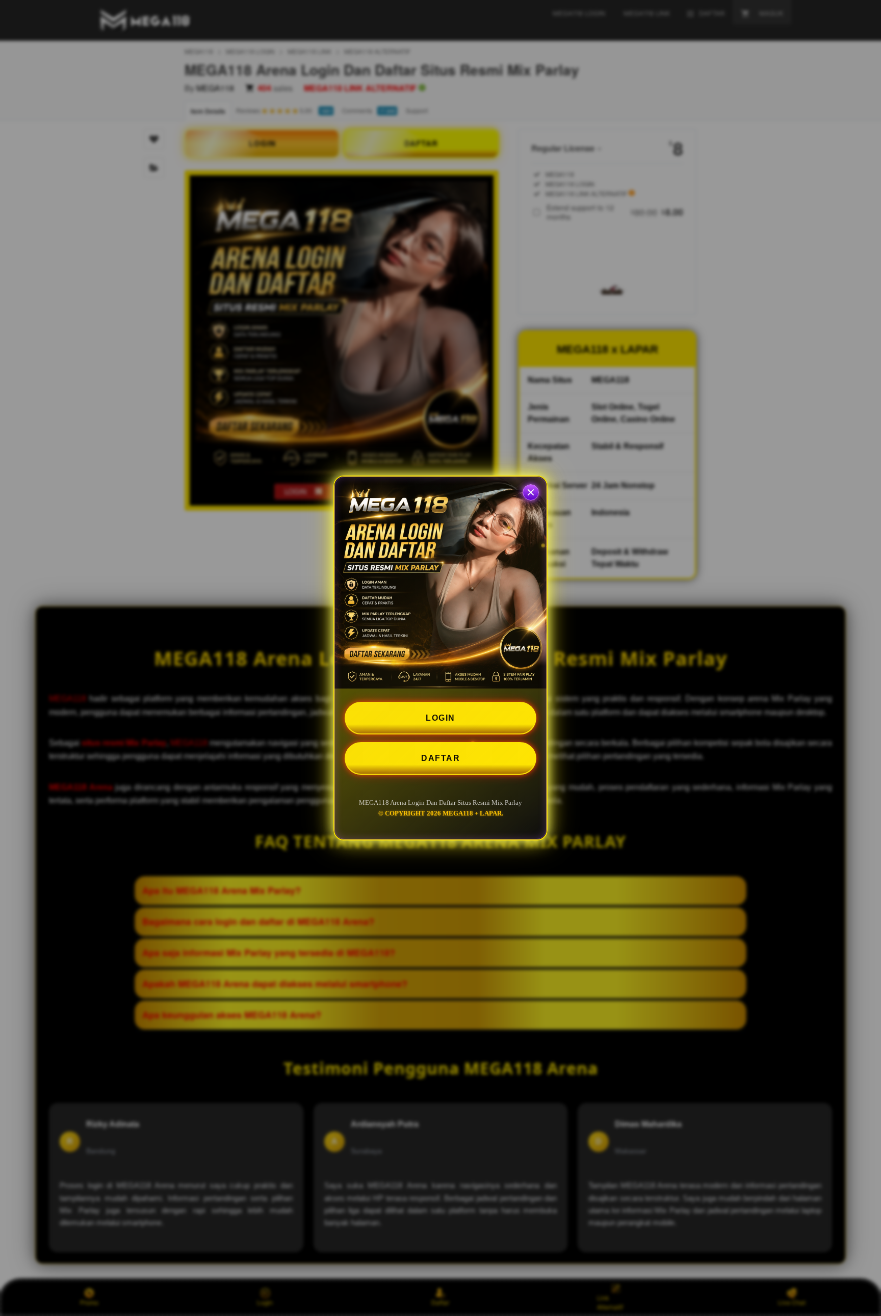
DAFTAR (440, 758)
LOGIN (440, 718)
